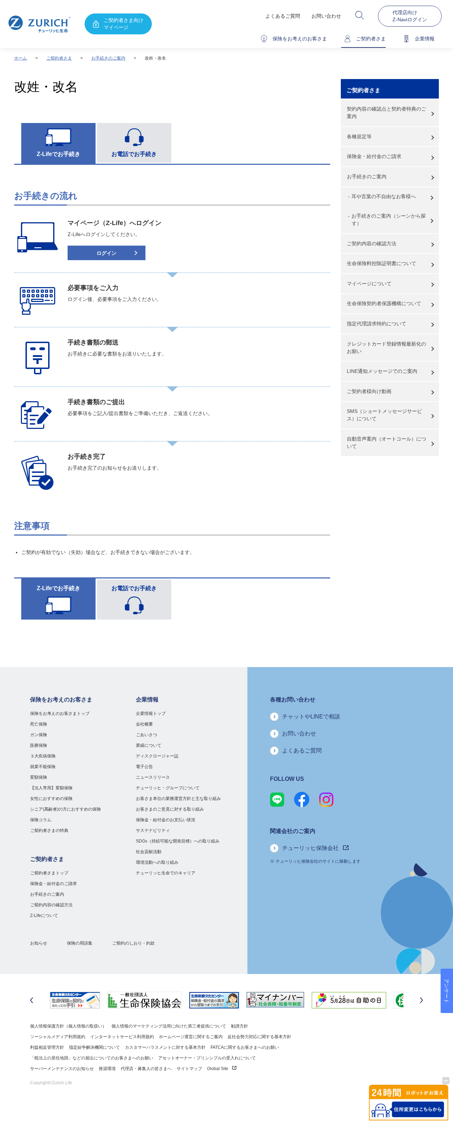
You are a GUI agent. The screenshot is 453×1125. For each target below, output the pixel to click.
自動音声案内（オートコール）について (386, 442)
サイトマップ (189, 1068)
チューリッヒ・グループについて (168, 787)
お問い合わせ (326, 16)
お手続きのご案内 (108, 58)
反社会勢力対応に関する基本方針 (259, 1036)
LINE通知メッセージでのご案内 (382, 371)
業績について (148, 745)
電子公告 (144, 766)
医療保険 (38, 745)
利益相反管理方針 (47, 1047)
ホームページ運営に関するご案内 (191, 1036)
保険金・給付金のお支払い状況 (165, 819)
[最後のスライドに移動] (31, 1000)
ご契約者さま (59, 58)
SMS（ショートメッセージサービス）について (384, 414)
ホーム (20, 58)
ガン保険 (38, 734)
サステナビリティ (153, 830)
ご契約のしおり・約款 (133, 943)
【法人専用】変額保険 (51, 787)
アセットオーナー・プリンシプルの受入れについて (207, 1058)
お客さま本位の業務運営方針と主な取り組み (178, 798)
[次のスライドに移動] (421, 1000)
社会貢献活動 (148, 851)
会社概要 (144, 724)
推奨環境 (107, 1068)
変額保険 (38, 777)
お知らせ (38, 943)
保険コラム (40, 819)
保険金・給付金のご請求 (374, 156)
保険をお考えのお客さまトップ (60, 713)
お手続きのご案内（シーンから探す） (388, 219)
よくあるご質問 (282, 16)
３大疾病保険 (43, 756)
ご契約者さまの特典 (49, 830)
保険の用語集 (79, 943)
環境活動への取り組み (157, 862)
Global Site (218, 1068)
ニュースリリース (153, 777)
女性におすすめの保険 (51, 798)
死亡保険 (38, 724)
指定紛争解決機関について (94, 1047)
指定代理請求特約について (376, 323)
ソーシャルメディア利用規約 (57, 1036)
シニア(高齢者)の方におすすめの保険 (65, 809)
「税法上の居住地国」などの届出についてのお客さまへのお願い (91, 1058)
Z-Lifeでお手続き (58, 154)
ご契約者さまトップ (49, 873)
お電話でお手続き (134, 154)
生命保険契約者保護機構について (384, 303)
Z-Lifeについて (44, 915)
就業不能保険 (43, 766)
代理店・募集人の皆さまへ (146, 1068)
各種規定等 (359, 136)
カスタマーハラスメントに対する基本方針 (165, 1047)
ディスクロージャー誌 (157, 756)
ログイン (106, 253)
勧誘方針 (239, 1026)
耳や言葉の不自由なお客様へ (383, 196)
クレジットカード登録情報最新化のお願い (386, 347)
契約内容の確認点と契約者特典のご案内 (386, 112)
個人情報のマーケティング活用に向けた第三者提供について (168, 1026)
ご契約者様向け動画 (369, 391)
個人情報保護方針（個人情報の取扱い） (68, 1026)
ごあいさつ (146, 734)
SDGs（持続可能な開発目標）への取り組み (177, 841)
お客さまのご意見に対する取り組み (170, 809)
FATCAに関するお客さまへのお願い (245, 1047)
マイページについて (369, 283)
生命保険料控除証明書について (381, 263)
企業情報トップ (151, 713)
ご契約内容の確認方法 (371, 243)
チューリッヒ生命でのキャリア (165, 873)
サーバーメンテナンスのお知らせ (62, 1068)
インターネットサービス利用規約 (122, 1036)
